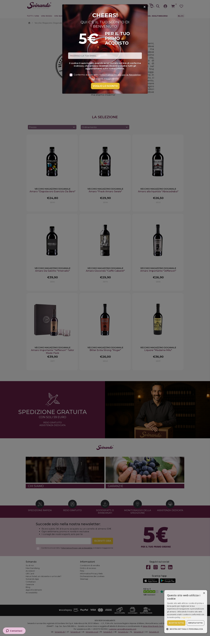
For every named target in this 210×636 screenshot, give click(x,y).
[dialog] (185, 611)
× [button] (204, 593)
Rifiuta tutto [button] (195, 623)
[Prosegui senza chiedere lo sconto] (144, 7)
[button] (185, 629)
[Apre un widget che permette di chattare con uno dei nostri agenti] (14, 631)
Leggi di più (186, 617)
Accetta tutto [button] (176, 623)
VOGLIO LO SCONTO (105, 86)
